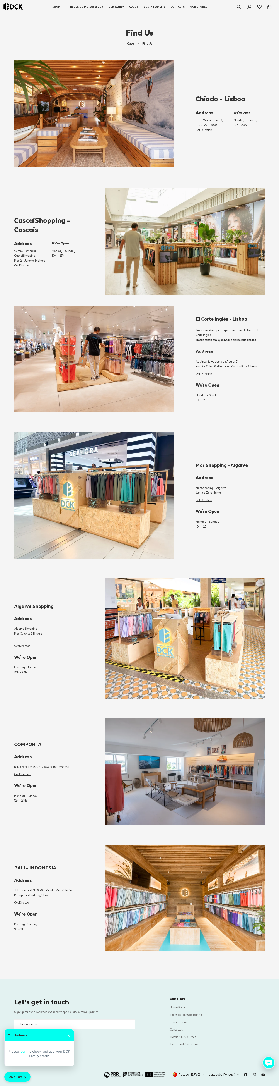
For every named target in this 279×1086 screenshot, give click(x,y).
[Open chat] (268, 1062)
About (133, 7)
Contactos (176, 1029)
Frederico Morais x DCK (86, 7)
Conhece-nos (178, 1022)
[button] (269, 7)
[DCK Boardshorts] (13, 6)
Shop (56, 7)
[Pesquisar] (238, 7)
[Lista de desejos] (259, 6)
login (23, 1051)
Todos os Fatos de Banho (186, 1014)
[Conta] (249, 6)
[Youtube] (263, 1074)
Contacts (177, 7)
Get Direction (204, 129)
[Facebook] (245, 1074)
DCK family (116, 7)
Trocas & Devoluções (183, 1036)
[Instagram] (254, 1074)
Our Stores (198, 7)
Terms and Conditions (184, 1044)
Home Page (177, 1007)
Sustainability (154, 7)
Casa (130, 43)
